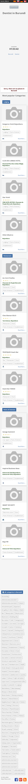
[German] (21, 1)
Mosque (4, 692)
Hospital (4, 671)
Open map (14, 7)
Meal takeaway (16, 688)
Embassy (4, 647)
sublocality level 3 (7, 773)
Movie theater (6, 695)
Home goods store (17, 668)
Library (10, 678)
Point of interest (14, 132)
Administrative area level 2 (9, 603)
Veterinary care (6, 756)
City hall (10, 630)
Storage (11, 736)
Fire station (5, 651)
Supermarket (17, 743)
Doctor (17, 641)
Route (17, 726)
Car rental (13, 623)
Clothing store (19, 630)
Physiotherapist (14, 709)
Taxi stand (13, 746)
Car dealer (5, 623)
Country (4, 637)
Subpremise (13, 739)
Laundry (23, 675)
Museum (4, 698)
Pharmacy (5, 709)
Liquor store (5, 681)
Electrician (5, 644)
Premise (12, 719)
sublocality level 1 (7, 770)
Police (15, 716)
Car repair (6, 440)
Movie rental (12, 692)
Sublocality (5, 739)
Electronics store (8, 512)
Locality (4, 685)
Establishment (7, 135)
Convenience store (18, 634)
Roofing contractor (7, 726)
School (16, 729)
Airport (21, 603)
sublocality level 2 (19, 770)
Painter (23, 702)
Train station (5, 750)
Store (16, 512)
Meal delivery (6, 688)
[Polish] (18, 1)
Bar (4, 360)
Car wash (4, 627)
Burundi (10, 54)
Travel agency (6, 753)
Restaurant (6, 287)
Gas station (5, 658)
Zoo (14, 756)
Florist (12, 651)
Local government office (18, 681)
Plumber (16, 712)
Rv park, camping (7, 729)
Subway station (6, 743)
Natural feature (13, 698)
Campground (19, 620)
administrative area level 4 (9, 763)
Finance (22, 647)
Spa (22, 733)
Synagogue (5, 746)
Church (4, 630)
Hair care (4, 664)
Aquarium (17, 606)
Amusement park (7, 606)
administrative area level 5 (9, 767)
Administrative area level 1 (9, 600)
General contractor (16, 658)
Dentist (17, 54)
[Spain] (14, 1)
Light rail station (19, 678)
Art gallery (5, 610)
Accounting (5, 596)
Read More (21, 139)
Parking (9, 705)
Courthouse (12, 637)
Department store (7, 641)
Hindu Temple (6, 668)
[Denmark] (25, 1)
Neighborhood (6, 702)
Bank (21, 610)
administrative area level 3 (9, 760)
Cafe (11, 620)
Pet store (15, 705)
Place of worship (7, 712)
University (15, 753)
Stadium (4, 736)
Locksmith (11, 685)
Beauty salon (9, 613)
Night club (16, 702)
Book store (5, 617)
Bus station (5, 620)
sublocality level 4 (19, 773)
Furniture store (16, 654)
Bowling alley (14, 617)
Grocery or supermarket (9, 661)
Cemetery (18, 627)
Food (13, 287)
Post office (5, 719)
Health (22, 664)
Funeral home (6, 654)
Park (3, 705)
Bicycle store (19, 613)
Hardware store (14, 664)
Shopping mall (14, 733)
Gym (19, 661)
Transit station (15, 750)
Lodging (5, 132)
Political (21, 716)
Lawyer (4, 678)
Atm (11, 610)
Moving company (17, 695)
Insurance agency (14, 671)
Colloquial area (6, 634)
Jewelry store (15, 675)
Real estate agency (7, 722)
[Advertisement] (14, 29)
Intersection (5, 675)
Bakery (16, 610)
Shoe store (5, 733)
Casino (11, 627)
